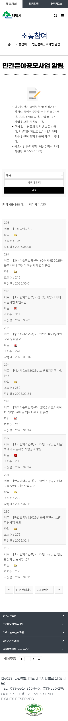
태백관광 (34, 4)
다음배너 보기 (33, 659)
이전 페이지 (25, 590)
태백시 (9, 616)
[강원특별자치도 (23, 229)
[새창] (34, 709)
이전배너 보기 (22, 659)
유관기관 (10, 641)
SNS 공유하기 (63, 67)
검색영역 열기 (55, 15)
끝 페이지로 (59, 590)
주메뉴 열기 (63, 15)
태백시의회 (57, 4)
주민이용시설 (13, 624)
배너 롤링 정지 (27, 659)
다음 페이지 (43, 590)
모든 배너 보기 (39, 659)
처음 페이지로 (9, 590)
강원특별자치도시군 (16, 649)
